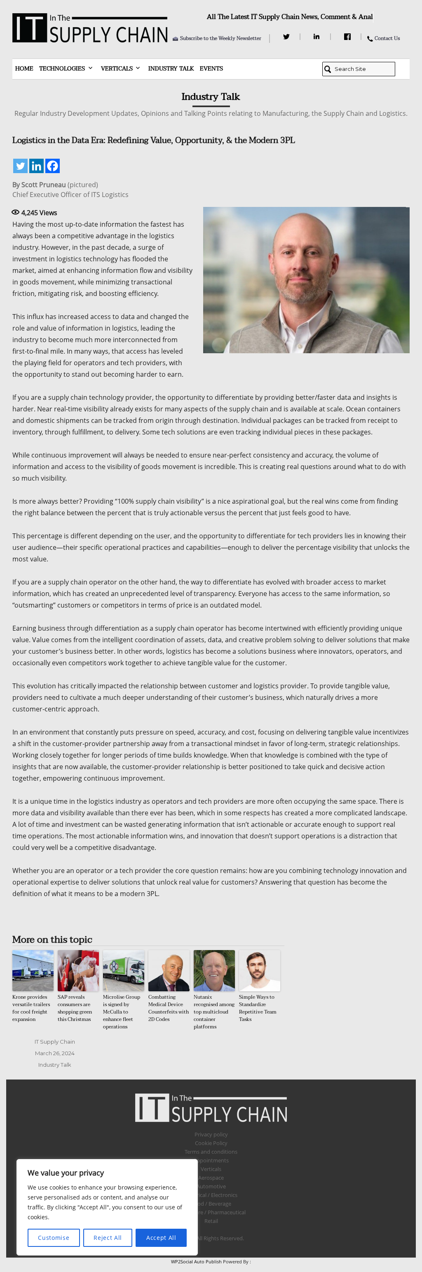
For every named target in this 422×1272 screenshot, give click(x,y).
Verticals (117, 68)
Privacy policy (211, 1134)
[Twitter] (287, 36)
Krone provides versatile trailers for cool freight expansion (31, 1008)
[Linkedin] (36, 166)
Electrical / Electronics (211, 1195)
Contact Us (387, 38)
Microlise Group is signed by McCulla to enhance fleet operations (121, 1011)
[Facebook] (348, 36)
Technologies (62, 68)
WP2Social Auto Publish (196, 1261)
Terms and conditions (211, 1151)
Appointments (211, 1160)
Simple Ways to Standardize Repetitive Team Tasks (258, 1008)
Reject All (108, 1237)
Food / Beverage (211, 1203)
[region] (107, 1207)
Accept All (161, 1237)
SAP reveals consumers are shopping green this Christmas (75, 1008)
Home (24, 68)
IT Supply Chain (55, 1041)
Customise (53, 1237)
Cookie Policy (211, 1143)
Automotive (211, 1186)
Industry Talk (171, 68)
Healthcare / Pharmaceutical (211, 1212)
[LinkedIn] (318, 36)
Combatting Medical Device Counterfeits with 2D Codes (168, 1008)
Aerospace (211, 1177)
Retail (211, 1221)
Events (211, 68)
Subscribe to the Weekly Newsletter (220, 38)
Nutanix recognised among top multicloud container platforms (214, 1011)
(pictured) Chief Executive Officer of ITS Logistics (70, 189)
